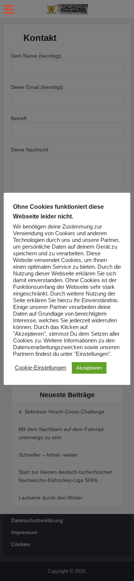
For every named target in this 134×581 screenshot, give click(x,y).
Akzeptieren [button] (89, 368)
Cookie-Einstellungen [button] (40, 368)
